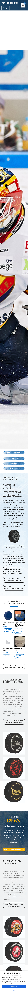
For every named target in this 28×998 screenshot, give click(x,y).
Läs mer (18, 632)
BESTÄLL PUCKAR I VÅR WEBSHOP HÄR (12, 580)
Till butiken (4, 8)
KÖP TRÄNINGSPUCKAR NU (14, 849)
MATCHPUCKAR (14, 458)
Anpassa (14, 990)
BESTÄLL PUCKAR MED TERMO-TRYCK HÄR (14, 722)
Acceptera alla (14, 986)
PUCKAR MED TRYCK (14, 453)
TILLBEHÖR (14, 469)
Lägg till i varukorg (7, 630)
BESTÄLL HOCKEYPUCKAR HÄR (14, 667)
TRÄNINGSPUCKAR (14, 463)
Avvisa (14, 994)
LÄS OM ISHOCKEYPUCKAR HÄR (14, 588)
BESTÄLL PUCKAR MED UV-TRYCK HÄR (14, 905)
